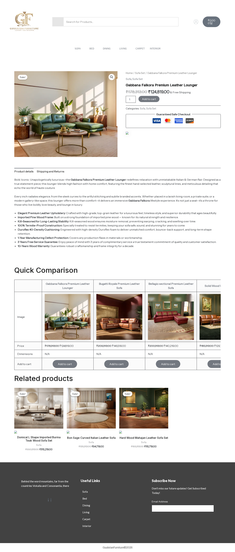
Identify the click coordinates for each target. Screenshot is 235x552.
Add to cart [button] (65, 364)
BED (91, 48)
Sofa (128, 79)
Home (129, 73)
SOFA (78, 48)
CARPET (140, 48)
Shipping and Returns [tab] (50, 171)
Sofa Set (140, 73)
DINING (107, 48)
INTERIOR (155, 48)
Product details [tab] (24, 171)
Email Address (160, 501)
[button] (79, 48)
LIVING (123, 48)
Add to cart (149, 99)
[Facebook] (48, 500)
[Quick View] (48, 364)
